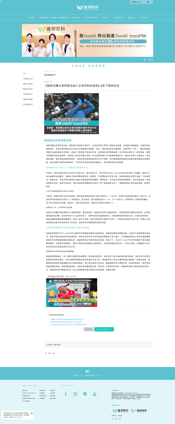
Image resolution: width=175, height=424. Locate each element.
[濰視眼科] (120, 411)
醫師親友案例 (28, 89)
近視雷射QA (143, 17)
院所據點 (42, 398)
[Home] (144, 59)
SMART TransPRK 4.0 (59, 17)
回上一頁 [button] (51, 353)
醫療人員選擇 (28, 84)
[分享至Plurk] (53, 140)
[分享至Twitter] (51, 140)
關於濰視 (31, 17)
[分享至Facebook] (45, 140)
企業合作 (52, 390)
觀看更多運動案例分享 (104, 329)
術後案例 (106, 17)
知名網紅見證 (28, 79)
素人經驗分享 (28, 104)
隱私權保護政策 (18, 417)
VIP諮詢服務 (44, 17)
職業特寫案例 (28, 99)
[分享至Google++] (48, 140)
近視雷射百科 (118, 17)
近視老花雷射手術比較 (90, 17)
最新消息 (131, 17)
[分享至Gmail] (70, 140)
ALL (24, 73)
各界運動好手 (28, 94)
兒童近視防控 (75, 17)
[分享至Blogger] (67, 140)
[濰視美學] (138, 411)
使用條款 (52, 395)
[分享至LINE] (56, 140)
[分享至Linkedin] (59, 140)
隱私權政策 (53, 398)
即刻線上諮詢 (169, 160)
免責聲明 (52, 393)
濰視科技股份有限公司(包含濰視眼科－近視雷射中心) (87, 7)
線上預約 (138, 2)
